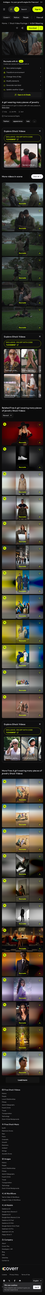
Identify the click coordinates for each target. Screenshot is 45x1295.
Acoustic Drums (7, 1154)
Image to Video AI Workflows (11, 1200)
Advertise (5, 1258)
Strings (4, 1151)
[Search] (16, 9)
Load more (22, 1080)
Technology (5, 1116)
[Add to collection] (17, 28)
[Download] (40, 203)
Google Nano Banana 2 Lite (11, 1217)
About (4, 1243)
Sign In (38, 9)
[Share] (22, 28)
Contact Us (5, 1260)
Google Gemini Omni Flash (10, 1226)
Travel (4, 1110)
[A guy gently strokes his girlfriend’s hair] (22, 294)
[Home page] (10, 1269)
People (4, 1096)
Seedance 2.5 (6, 1209)
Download (33, 28)
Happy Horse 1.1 (7, 1234)
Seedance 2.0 (6, 1214)
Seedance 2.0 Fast (8, 1220)
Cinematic (5, 1139)
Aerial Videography (8, 1105)
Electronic (5, 1145)
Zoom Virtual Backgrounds (10, 1119)
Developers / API (7, 1249)
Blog (3, 1252)
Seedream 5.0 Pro (7, 1229)
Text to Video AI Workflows (10, 1197)
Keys (3, 1134)
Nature (4, 1093)
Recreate (22, 204)
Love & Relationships (8, 1099)
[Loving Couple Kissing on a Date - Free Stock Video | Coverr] (22, 194)
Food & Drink (6, 1108)
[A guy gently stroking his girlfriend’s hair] (22, 318)
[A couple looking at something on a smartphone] (22, 219)
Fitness (4, 1102)
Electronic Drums (7, 1131)
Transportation (7, 1113)
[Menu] (4, 9)
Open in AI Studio (24, 95)
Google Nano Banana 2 (9, 1212)
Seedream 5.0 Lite (8, 1232)
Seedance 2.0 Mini (8, 1223)
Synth (4, 1128)
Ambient (4, 1148)
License (4, 1274)
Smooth (4, 1142)
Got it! (37, 1287)
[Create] (11, 9)
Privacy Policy (14, 1274)
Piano (4, 1136)
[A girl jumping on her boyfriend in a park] (22, 269)
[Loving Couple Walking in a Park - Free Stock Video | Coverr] (22, 244)
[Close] (42, 2)
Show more (5, 107)
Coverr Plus (5, 1246)
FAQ (3, 1255)
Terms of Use (25, 1274)
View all (39, 17)
